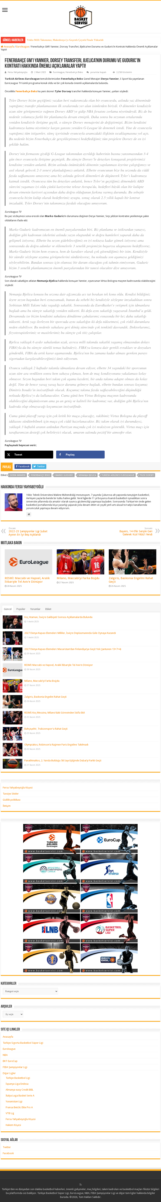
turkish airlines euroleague (118, 475)
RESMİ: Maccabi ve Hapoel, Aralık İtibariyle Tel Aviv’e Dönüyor (27, 579)
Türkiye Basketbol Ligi (18, 1077)
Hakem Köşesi (13, 1125)
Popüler (20, 609)
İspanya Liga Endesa (17, 1083)
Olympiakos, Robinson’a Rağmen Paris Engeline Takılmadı (56, 744)
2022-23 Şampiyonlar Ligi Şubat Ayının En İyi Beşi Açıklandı (28, 531)
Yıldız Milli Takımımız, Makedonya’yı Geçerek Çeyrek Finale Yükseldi (65, 39)
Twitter (7, 1147)
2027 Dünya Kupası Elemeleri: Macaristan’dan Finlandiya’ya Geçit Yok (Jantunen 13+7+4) (72, 649)
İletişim (7, 805)
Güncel (8, 609)
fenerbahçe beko (40, 475)
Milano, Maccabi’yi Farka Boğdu (78, 578)
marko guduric (64, 475)
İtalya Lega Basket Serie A (20, 1095)
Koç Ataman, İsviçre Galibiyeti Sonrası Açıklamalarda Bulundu (58, 617)
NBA (5, 1054)
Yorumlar (35, 609)
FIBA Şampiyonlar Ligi (15, 1067)
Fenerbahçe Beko (74, 72)
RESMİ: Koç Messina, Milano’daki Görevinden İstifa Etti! (54, 712)
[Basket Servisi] (80, 16)
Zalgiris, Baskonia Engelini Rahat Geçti (45, 696)
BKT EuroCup (10, 1061)
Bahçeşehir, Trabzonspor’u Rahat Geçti (46, 728)
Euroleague (22, 46)
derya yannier (18, 475)
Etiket (48, 609)
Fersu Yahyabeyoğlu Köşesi (18, 787)
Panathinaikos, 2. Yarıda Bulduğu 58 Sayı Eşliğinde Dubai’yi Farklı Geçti (62, 760)
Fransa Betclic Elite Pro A (19, 1107)
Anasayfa (8, 46)
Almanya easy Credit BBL (19, 1089)
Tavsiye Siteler (11, 793)
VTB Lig (10, 1113)
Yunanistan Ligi (14, 1101)
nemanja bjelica (87, 475)
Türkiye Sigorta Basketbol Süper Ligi (23, 1042)
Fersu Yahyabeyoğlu (17, 72)
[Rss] (80, 1184)
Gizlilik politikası (11, 799)
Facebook (8, 1153)
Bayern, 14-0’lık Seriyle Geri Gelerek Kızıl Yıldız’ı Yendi (135, 531)
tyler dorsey (147, 475)
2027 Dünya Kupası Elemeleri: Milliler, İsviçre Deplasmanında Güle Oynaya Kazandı (70, 633)
